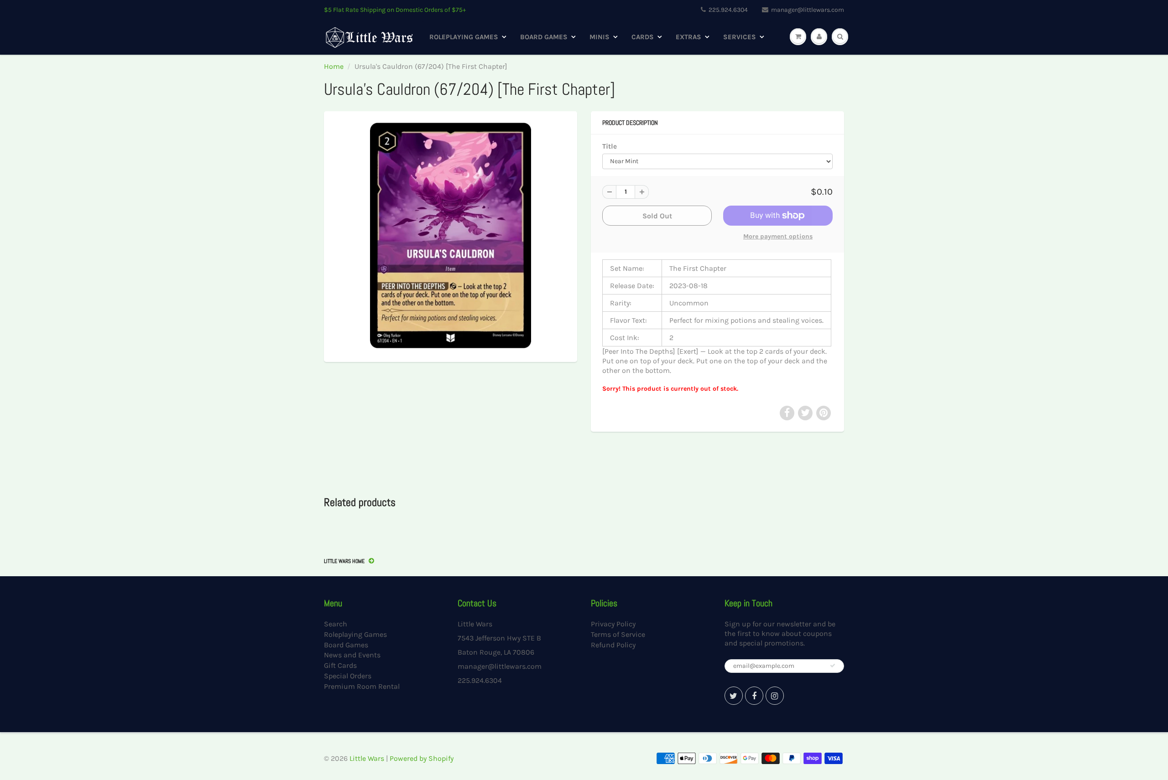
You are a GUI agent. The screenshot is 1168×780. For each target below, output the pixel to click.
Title (609, 146)
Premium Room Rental (362, 686)
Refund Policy (613, 645)
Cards (642, 37)
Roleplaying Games (463, 37)
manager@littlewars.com (807, 10)
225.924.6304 (728, 10)
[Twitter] (734, 696)
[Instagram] (775, 696)
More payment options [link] (778, 236)
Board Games (544, 37)
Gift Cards (340, 665)
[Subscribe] (832, 665)
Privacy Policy (613, 624)
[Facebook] (754, 696)
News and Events (352, 655)
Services (739, 37)
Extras (688, 37)
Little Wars (366, 758)
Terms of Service (618, 634)
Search (335, 624)
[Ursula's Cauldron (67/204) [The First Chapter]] (450, 235)
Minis (599, 37)
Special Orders (347, 676)
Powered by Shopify (422, 758)
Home (334, 66)
